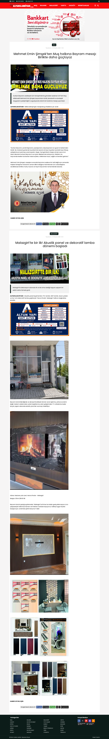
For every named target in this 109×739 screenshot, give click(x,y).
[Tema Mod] (98, 5)
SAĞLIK (12, 728)
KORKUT (46, 724)
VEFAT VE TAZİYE (14, 726)
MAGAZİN (62, 724)
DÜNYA (11, 730)
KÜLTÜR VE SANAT (31, 722)
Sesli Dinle (65, 224)
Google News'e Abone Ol (28, 224)
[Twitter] (82, 720)
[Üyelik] (98, 1)
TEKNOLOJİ (63, 732)
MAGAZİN (29, 732)
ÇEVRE (62, 730)
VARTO (63, 5)
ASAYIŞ (62, 728)
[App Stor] (82, 724)
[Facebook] (79, 720)
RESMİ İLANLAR (83, 5)
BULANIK (43, 5)
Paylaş (39, 224)
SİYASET (12, 732)
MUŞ (35, 5)
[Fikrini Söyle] (89, 720)
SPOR (61, 726)
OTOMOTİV (46, 732)
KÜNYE (12, 1)
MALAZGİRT (53, 5)
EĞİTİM (11, 724)
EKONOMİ (29, 728)
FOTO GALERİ (47, 722)
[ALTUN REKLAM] (39, 126)
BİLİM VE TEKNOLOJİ (48, 728)
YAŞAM (45, 726)
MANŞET (29, 726)
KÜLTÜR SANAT (30, 730)
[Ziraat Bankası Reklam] (55, 25)
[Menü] (95, 5)
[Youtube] (86, 720)
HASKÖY (72, 5)
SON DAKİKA (21, 1)
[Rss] (93, 720)
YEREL (45, 730)
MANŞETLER (30, 1)
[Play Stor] (90, 724)
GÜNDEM (62, 722)
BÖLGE (28, 724)
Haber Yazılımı (96, 737)
